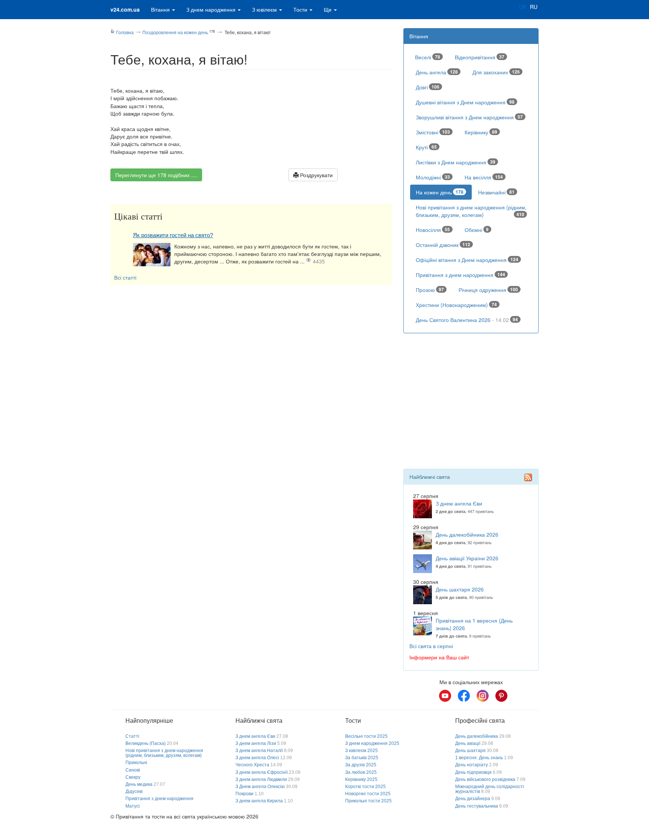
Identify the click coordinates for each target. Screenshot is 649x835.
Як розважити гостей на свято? (173, 235)
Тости (301, 9)
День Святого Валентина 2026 (467, 319)
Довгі (427, 87)
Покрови (244, 793)
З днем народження (211, 9)
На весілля (484, 177)
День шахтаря (470, 750)
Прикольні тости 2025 (368, 800)
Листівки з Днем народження (455, 162)
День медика (138, 784)
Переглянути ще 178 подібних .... (156, 175)
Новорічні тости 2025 (368, 793)
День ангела (437, 72)
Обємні (477, 229)
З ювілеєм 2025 (361, 750)
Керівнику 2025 (361, 779)
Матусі (132, 806)
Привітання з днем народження (460, 274)
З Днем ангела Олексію (260, 786)
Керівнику (481, 132)
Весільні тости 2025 (366, 736)
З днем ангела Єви (459, 503)
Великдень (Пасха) (145, 743)
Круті (426, 147)
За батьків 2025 (361, 757)
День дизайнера (472, 798)
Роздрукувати (316, 175)
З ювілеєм (265, 9)
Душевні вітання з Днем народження (465, 102)
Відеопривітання (479, 57)
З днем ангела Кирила (259, 800)
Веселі (427, 57)
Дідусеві (134, 791)
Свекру (132, 777)
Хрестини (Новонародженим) (456, 304)
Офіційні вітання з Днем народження (467, 259)
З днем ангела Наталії (259, 750)
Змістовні (433, 132)
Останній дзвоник (443, 244)
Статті (132, 736)
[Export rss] (528, 477)
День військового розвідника (485, 779)
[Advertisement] (251, 341)
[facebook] (463, 695)
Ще (328, 9)
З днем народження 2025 (372, 743)
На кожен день (439, 192)
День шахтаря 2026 (460, 589)
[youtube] (445, 695)
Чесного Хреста (252, 764)
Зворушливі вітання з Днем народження (469, 117)
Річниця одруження (488, 289)
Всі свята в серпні (431, 646)
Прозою (430, 289)
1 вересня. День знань (479, 757)
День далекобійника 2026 (467, 534)
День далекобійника (476, 736)
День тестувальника (476, 806)
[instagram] (482, 695)
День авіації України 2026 (467, 558)
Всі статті (125, 277)
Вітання (161, 9)
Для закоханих (496, 72)
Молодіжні (433, 177)
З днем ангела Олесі (257, 757)
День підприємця (473, 772)
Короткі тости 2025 (365, 786)
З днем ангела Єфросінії (261, 772)
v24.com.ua (125, 9)
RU (533, 7)
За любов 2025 (361, 772)
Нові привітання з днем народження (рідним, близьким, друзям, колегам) (471, 210)
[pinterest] (501, 695)
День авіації (467, 743)
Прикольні (136, 762)
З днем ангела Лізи (255, 743)
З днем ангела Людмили (261, 779)
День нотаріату (471, 764)
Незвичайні (496, 192)
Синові (132, 770)
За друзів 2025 (360, 764)
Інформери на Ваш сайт (439, 657)
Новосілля (433, 229)
